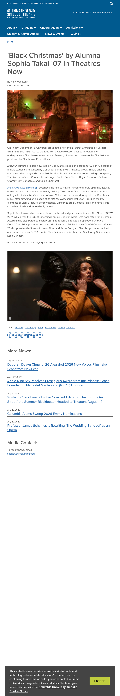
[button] (10, 335)
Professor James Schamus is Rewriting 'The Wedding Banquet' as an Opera (58, 427)
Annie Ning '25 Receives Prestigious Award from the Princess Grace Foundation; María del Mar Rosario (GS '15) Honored (58, 383)
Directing (30, 327)
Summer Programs (102, 12)
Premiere (50, 327)
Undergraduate (66, 327)
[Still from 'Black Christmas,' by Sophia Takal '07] (60, 286)
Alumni (19, 327)
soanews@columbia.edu (21, 454)
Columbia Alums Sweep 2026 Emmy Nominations (44, 413)
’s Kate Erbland (21, 188)
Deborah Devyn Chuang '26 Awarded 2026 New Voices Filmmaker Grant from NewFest (57, 366)
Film (10, 42)
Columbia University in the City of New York (32, 3)
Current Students (82, 12)
